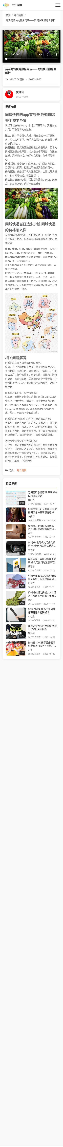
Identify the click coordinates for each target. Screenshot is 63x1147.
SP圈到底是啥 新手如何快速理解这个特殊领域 (41, 611)
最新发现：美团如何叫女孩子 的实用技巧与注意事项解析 (42, 561)
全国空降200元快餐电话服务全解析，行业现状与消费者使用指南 (42, 578)
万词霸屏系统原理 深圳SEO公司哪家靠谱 (42, 494)
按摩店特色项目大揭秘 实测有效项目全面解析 (42, 627)
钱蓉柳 (31, 633)
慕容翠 (31, 566)
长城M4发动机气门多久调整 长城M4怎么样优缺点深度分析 (42, 544)
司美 (30, 650)
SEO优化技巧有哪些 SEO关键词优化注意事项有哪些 (42, 511)
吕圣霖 (31, 583)
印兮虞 (31, 616)
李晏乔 (31, 516)
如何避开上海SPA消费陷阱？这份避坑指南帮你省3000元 (41, 528)
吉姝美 (31, 500)
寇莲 (30, 533)
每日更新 (21, 470)
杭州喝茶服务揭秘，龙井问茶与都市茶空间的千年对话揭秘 (42, 594)
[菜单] (57, 5)
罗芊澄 (31, 550)
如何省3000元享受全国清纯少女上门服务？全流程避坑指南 (42, 644)
